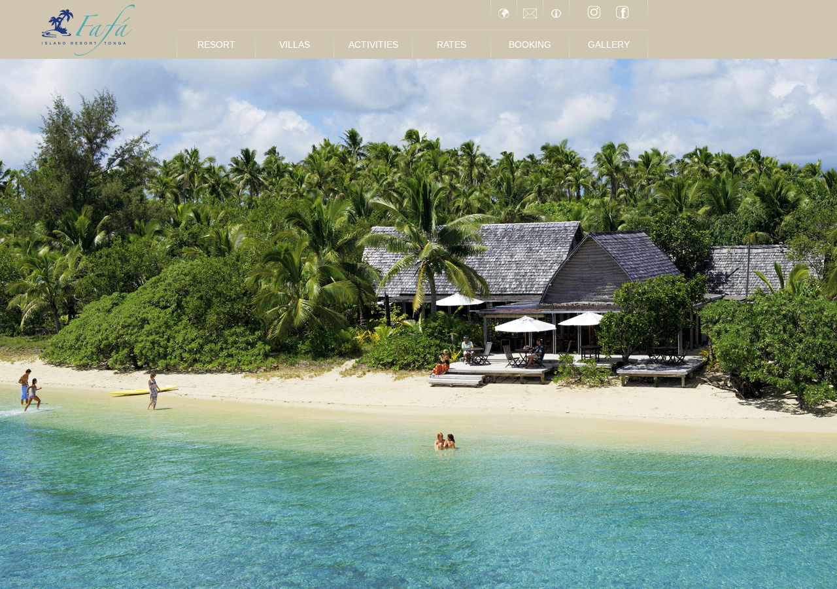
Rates (451, 44)
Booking (530, 44)
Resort (216, 44)
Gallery (609, 44)
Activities (373, 44)
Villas (294, 44)
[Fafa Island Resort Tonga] (88, 30)
